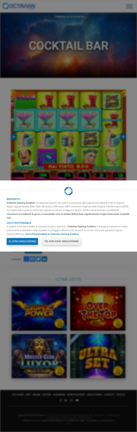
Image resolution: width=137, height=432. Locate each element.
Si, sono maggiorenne (22, 241)
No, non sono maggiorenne (62, 241)
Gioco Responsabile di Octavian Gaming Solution (52, 234)
